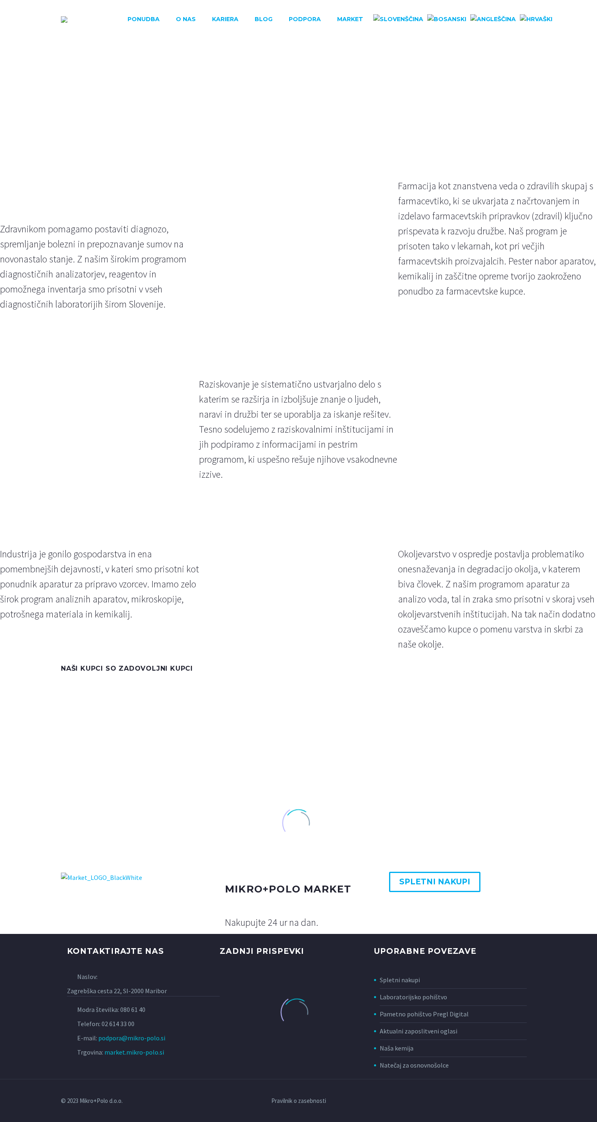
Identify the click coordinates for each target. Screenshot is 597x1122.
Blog (264, 19)
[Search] (561, 19)
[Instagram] (512, 1101)
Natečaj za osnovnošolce (414, 1065)
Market (350, 19)
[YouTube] (523, 1101)
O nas (186, 19)
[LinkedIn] (502, 1101)
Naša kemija (396, 1048)
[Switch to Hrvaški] (536, 19)
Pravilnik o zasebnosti (298, 1101)
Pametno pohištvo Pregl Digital (424, 1014)
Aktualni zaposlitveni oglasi (418, 1031)
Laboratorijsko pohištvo (413, 997)
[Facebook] (491, 1101)
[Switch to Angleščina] (493, 19)
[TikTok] (533, 1101)
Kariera (225, 19)
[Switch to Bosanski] (446, 19)
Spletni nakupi (400, 980)
